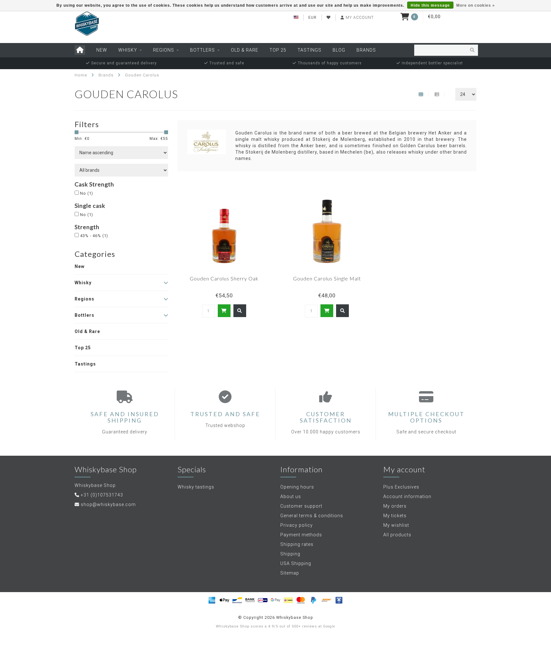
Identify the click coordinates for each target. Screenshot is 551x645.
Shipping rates (296, 544)
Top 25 (277, 50)
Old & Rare (244, 50)
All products (397, 534)
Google (329, 626)
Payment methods (301, 534)
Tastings (309, 50)
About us (290, 496)
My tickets (395, 515)
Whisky (127, 50)
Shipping (290, 553)
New (101, 50)
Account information (407, 496)
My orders (395, 506)
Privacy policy (296, 525)
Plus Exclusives (401, 486)
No (86, 193)
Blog (339, 50)
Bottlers (202, 50)
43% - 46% (94, 235)
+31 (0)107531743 (102, 494)
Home (81, 75)
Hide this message (430, 5)
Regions (163, 50)
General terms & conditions (311, 515)
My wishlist (396, 525)
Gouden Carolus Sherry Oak (224, 278)
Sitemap (289, 573)
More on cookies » (475, 5)
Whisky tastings (196, 486)
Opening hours (297, 486)
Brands (366, 50)
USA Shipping (295, 563)
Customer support (301, 506)
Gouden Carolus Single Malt (327, 278)
